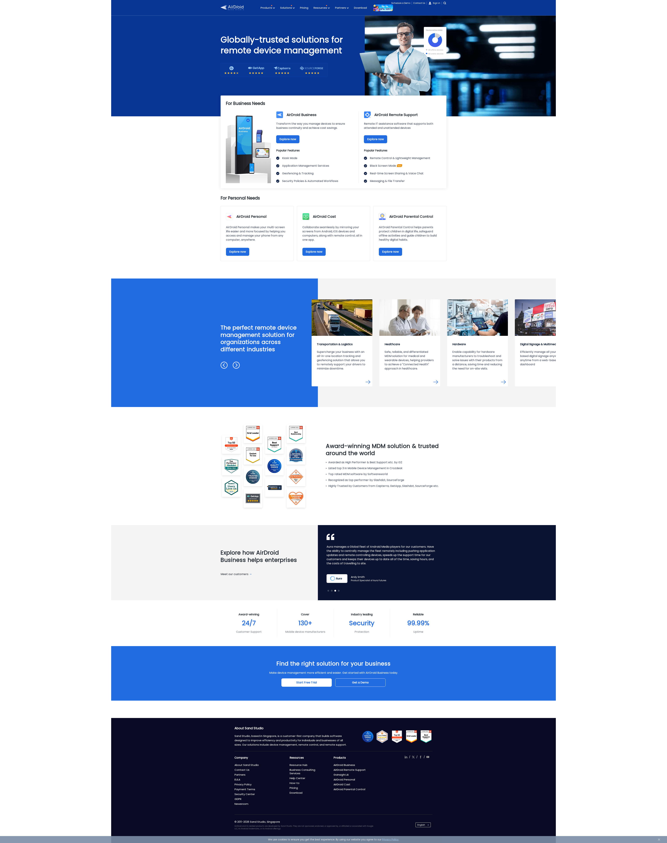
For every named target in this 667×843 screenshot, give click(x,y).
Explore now (287, 139)
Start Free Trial (306, 682)
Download (360, 8)
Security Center (244, 794)
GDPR (237, 799)
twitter (413, 757)
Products (267, 8)
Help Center (297, 778)
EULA (237, 779)
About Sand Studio (246, 765)
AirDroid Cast (342, 784)
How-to (294, 783)
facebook (420, 757)
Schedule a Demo (400, 3)
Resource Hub (298, 765)
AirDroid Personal (344, 779)
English (421, 824)
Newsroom (241, 804)
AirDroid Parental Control (349, 789)
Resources (321, 8)
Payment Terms (244, 789)
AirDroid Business (344, 765)
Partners (341, 8)
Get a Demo (360, 682)
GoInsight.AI (341, 774)
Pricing (304, 8)
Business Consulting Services (302, 771)
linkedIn (406, 757)
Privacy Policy (243, 784)
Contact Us (419, 3)
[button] (224, 365)
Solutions (286, 8)
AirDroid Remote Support (350, 770)
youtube (427, 757)
